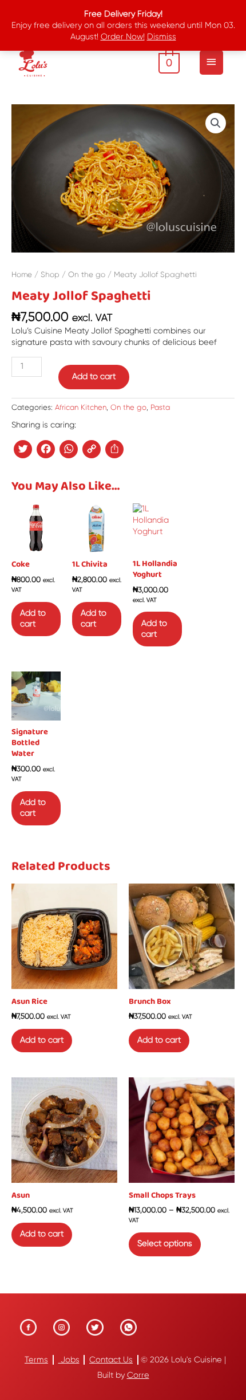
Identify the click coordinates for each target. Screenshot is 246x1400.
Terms (36, 1360)
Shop (50, 274)
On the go (86, 274)
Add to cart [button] (33, 618)
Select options (164, 1243)
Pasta (160, 407)
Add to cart (94, 376)
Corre (138, 1375)
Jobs (69, 1360)
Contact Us (111, 1360)
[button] (215, 123)
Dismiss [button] (161, 37)
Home (21, 274)
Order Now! (123, 37)
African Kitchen (80, 407)
